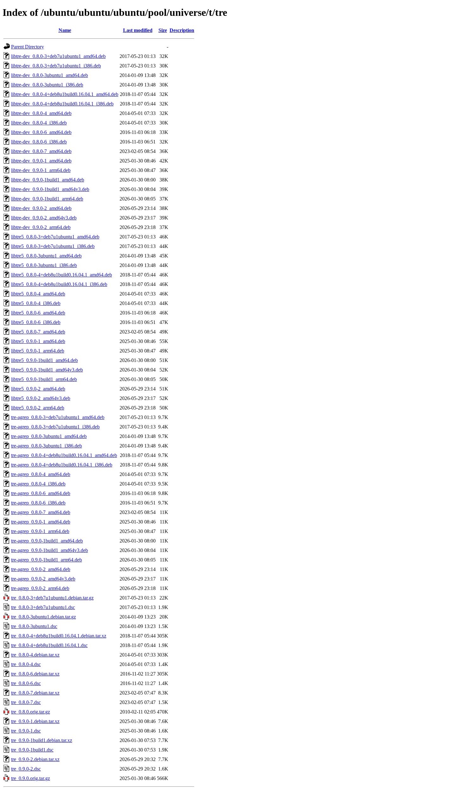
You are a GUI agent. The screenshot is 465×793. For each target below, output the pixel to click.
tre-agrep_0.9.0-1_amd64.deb (40, 521)
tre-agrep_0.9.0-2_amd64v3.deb (43, 578)
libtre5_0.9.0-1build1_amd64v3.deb (47, 369)
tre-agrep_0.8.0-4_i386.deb (38, 483)
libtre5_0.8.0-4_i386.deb (35, 303)
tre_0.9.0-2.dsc (26, 768)
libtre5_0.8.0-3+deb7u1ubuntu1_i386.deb (53, 246)
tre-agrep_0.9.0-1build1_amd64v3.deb (49, 550)
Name (65, 30)
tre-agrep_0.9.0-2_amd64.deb (40, 569)
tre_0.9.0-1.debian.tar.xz (35, 721)
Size (162, 30)
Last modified (137, 30)
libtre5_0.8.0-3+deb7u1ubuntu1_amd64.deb (55, 236)
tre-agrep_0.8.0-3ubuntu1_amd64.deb (49, 436)
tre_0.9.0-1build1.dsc (32, 749)
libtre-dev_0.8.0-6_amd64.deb (41, 132)
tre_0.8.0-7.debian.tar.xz (35, 692)
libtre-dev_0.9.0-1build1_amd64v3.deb (50, 189)
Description (182, 30)
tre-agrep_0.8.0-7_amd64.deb (40, 512)
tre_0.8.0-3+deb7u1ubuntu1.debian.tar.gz (52, 597)
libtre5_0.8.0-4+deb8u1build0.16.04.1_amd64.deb (61, 274)
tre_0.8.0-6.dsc (26, 683)
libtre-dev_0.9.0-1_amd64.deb (41, 160)
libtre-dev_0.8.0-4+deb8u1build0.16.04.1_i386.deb (62, 103)
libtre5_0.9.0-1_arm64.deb (37, 350)
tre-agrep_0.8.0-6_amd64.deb (40, 493)
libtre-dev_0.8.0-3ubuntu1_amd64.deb (49, 75)
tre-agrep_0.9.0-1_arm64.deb (40, 531)
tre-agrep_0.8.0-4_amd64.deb (40, 474)
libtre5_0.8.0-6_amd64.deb (38, 312)
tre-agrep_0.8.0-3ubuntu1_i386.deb (46, 445)
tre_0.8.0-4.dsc (26, 664)
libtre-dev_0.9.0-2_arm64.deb (41, 227)
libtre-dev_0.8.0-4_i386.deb (39, 122)
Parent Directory (27, 46)
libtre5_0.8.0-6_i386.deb (35, 322)
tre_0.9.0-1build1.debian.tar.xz (41, 740)
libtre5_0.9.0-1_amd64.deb (38, 341)
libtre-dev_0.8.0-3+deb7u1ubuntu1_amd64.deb (58, 56)
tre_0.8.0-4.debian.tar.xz (35, 654)
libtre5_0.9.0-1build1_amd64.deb (44, 360)
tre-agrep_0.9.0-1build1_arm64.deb (46, 559)
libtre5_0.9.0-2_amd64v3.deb (40, 398)
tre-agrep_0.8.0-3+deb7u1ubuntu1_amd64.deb (57, 417)
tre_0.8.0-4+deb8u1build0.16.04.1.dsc (49, 645)
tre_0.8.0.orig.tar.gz (30, 711)
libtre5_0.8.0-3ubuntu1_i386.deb (44, 265)
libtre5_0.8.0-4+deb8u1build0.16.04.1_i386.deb (59, 284)
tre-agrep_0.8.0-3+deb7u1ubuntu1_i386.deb (55, 426)
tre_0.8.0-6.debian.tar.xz (35, 673)
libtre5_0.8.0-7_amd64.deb (38, 331)
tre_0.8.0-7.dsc (26, 702)
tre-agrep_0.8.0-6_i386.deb (38, 502)
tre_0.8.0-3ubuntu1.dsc (34, 626)
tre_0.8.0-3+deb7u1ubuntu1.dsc (43, 607)
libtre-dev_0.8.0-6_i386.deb (39, 141)
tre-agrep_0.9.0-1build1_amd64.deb (47, 540)
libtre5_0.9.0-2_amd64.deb (38, 388)
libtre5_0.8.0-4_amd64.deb (38, 293)
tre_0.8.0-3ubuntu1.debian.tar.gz (43, 616)
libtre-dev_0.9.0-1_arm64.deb (41, 170)
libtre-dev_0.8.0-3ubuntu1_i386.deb (47, 84)
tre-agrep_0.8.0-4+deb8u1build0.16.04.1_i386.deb (61, 464)
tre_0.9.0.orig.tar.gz (30, 778)
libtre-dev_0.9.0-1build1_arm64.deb (47, 198)
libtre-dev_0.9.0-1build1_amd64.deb (47, 179)
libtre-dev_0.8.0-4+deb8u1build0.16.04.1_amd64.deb (64, 94)
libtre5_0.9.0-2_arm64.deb (37, 407)
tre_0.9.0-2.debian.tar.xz (35, 759)
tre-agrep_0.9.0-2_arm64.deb (40, 588)
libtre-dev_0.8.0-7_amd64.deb (41, 151)
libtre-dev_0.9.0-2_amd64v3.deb (44, 217)
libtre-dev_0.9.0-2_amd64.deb (41, 208)
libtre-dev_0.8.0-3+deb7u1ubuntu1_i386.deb (56, 65)
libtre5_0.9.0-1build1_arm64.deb (44, 379)
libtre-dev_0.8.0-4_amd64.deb (41, 113)
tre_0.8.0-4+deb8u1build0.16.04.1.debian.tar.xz (58, 635)
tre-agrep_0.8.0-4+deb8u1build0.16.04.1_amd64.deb (64, 455)
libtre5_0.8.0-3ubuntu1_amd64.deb (46, 255)
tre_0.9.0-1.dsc (26, 730)
